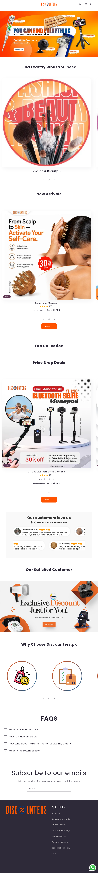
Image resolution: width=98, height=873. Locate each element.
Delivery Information (61, 819)
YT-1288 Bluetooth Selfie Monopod (46, 472)
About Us (56, 813)
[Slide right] (54, 179)
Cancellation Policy (61, 848)
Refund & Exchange (61, 830)
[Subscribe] (69, 789)
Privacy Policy (58, 825)
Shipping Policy (59, 836)
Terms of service (60, 842)
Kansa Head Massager (46, 303)
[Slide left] (43, 179)
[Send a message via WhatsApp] (93, 868)
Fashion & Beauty (45, 171)
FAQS (54, 853)
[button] (5, 4)
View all (49, 326)
